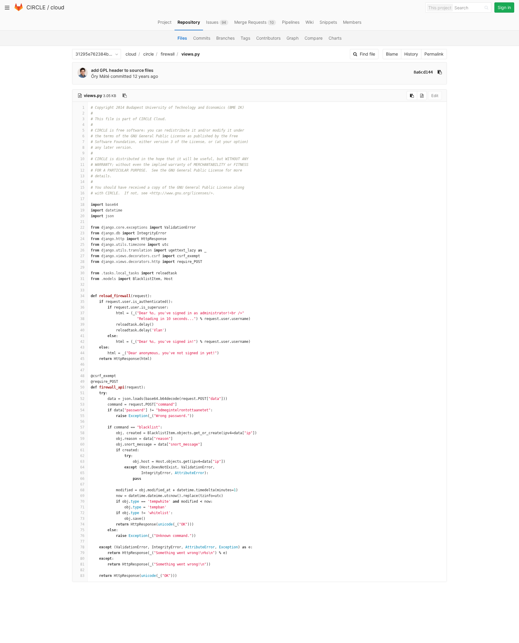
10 (82, 159)
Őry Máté (100, 76)
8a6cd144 (423, 72)
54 (82, 410)
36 (82, 307)
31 (82, 279)
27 (82, 256)
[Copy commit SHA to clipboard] (440, 72)
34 (82, 296)
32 (82, 284)
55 (82, 416)
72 (82, 513)
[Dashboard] (18, 9)
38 (82, 319)
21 (82, 222)
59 (82, 439)
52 (82, 399)
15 (82, 187)
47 (82, 370)
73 (82, 519)
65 (82, 473)
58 (82, 433)
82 (82, 570)
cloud (57, 7)
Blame (392, 53)
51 (82, 393)
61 (82, 450)
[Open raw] (422, 95)
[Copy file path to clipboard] (124, 96)
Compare (314, 38)
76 (82, 536)
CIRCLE (36, 7)
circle (148, 53)
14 (82, 182)
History (411, 53)
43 (82, 347)
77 (82, 541)
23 (82, 233)
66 (82, 479)
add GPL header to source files (122, 70)
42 (82, 342)
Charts (335, 38)
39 (82, 324)
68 (82, 490)
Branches (225, 38)
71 (82, 507)
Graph (293, 38)
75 (82, 530)
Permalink (434, 53)
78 (82, 547)
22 (82, 227)
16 (82, 193)
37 (82, 313)
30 (82, 273)
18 (82, 205)
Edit (435, 95)
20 (82, 216)
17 (82, 199)
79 (82, 553)
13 (82, 176)
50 (82, 387)
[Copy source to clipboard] (412, 95)
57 (82, 427)
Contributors (268, 38)
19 (82, 210)
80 (82, 558)
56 (82, 421)
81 (82, 564)
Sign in (504, 7)
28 (82, 262)
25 (82, 244)
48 (82, 376)
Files (182, 38)
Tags (245, 38)
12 (82, 170)
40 (82, 330)
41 (82, 336)
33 (82, 290)
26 (82, 250)
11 (82, 165)
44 (82, 353)
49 (82, 381)
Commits (201, 38)
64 (82, 467)
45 (82, 359)
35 (82, 302)
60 (82, 444)
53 (82, 404)
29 (82, 267)
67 (82, 484)
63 (82, 461)
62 (82, 456)
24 (82, 239)
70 (82, 501)
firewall (168, 53)
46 (82, 364)
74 (82, 524)
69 (82, 496)
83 (82, 576)
